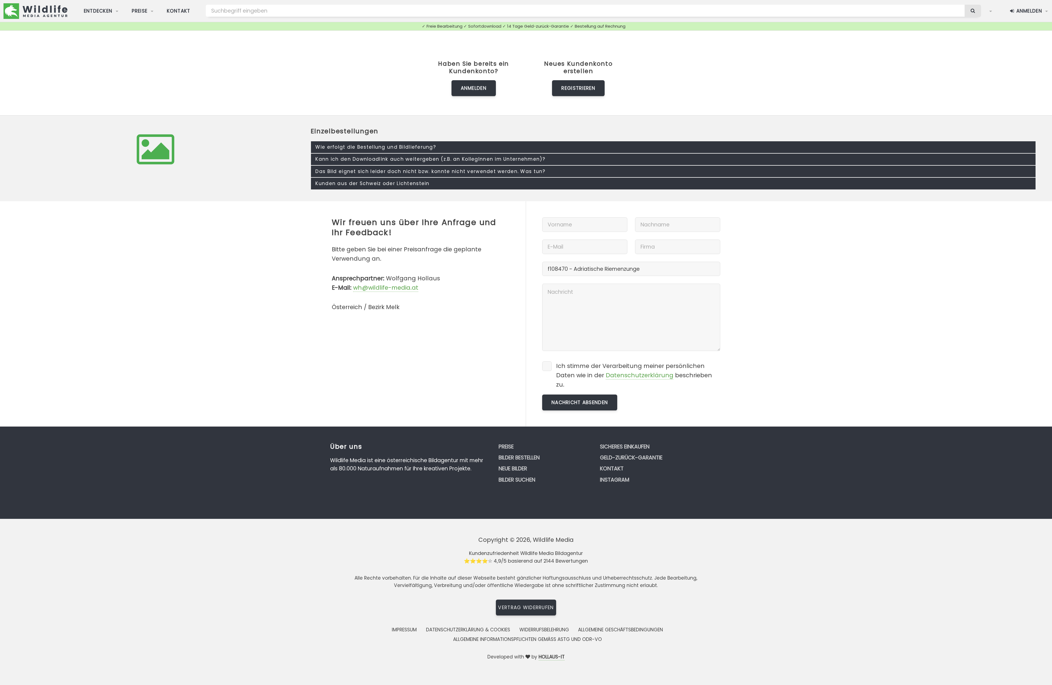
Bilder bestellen (519, 457)
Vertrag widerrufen (526, 607)
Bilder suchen (517, 479)
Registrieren (578, 88)
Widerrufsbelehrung (544, 629)
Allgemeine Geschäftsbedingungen (620, 629)
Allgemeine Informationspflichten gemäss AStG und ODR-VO (527, 639)
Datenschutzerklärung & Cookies (468, 629)
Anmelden (1028, 11)
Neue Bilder (513, 468)
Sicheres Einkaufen (625, 446)
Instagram (614, 479)
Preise (140, 11)
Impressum (404, 629)
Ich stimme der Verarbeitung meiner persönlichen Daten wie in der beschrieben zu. (634, 375)
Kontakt (178, 11)
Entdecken (98, 11)
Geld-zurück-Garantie (631, 457)
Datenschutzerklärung (639, 375)
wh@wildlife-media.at (385, 288)
